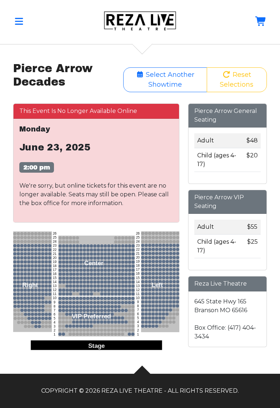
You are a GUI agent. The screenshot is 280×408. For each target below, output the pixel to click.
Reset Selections (236, 80)
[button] (19, 22)
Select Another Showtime (169, 80)
